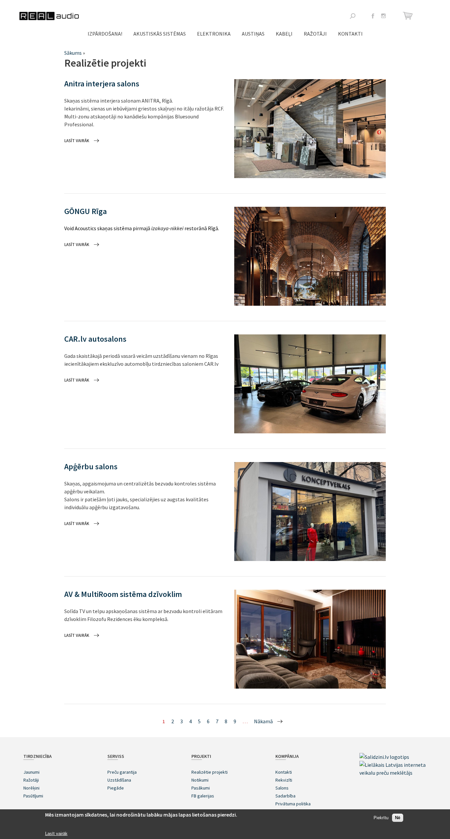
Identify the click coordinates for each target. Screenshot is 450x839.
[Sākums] (49, 16)
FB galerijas (202, 796)
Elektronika (214, 33)
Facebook (373, 16)
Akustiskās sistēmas (159, 33)
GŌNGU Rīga (85, 211)
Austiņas (253, 33)
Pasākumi (200, 788)
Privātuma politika (293, 804)
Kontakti (350, 33)
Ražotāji (315, 33)
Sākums (73, 52)
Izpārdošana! (105, 33)
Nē (397, 818)
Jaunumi (31, 772)
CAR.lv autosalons (95, 339)
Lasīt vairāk (76, 140)
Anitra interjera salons (101, 83)
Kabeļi (284, 33)
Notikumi (200, 780)
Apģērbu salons (91, 466)
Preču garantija (122, 772)
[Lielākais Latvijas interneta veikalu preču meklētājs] (393, 772)
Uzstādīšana (119, 780)
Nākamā (263, 721)
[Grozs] (409, 15)
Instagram (383, 16)
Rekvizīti (283, 780)
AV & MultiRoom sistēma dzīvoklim (123, 594)
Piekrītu (381, 818)
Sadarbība (285, 796)
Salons (282, 788)
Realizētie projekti (209, 772)
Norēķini (31, 788)
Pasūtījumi (33, 796)
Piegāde (115, 788)
